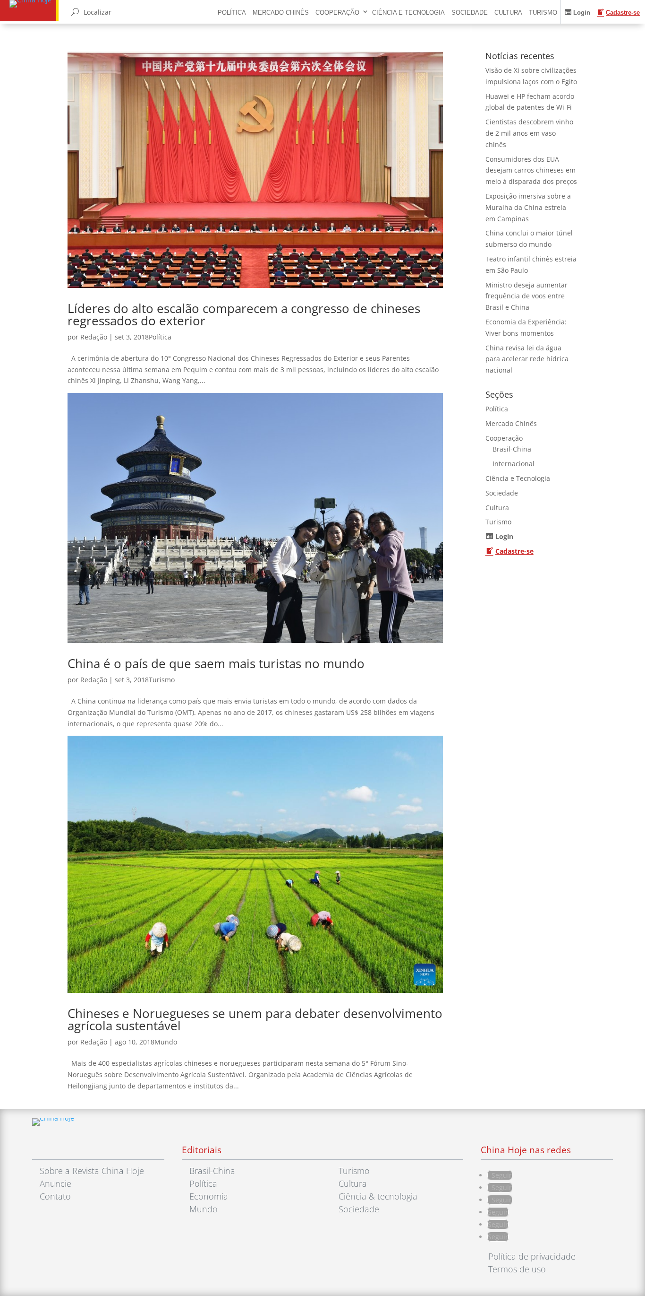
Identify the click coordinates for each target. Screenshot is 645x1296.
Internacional (513, 463)
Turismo (543, 12)
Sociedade (469, 12)
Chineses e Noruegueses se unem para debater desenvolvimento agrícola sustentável (255, 1019)
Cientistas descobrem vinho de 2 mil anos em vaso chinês (529, 133)
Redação (93, 336)
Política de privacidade (532, 1256)
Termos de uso (517, 1269)
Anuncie (55, 1183)
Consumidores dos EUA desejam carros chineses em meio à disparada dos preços (531, 170)
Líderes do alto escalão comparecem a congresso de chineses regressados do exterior (244, 314)
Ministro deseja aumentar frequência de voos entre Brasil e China (526, 296)
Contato (55, 1196)
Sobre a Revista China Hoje (92, 1170)
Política (232, 12)
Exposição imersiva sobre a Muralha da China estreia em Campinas (528, 207)
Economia (208, 1196)
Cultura (508, 12)
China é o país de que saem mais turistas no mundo (216, 663)
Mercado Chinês (281, 12)
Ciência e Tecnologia (408, 12)
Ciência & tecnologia (378, 1196)
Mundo (165, 1041)
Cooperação (337, 12)
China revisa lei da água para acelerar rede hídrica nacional (527, 359)
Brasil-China (511, 448)
